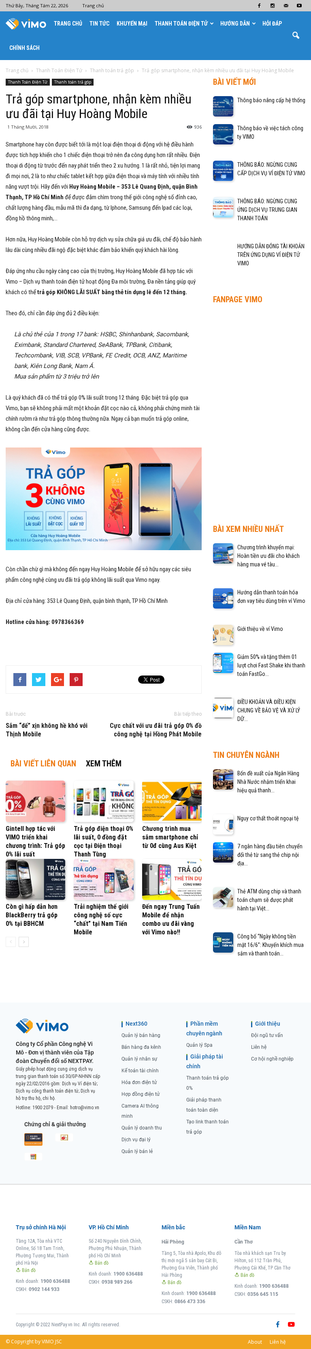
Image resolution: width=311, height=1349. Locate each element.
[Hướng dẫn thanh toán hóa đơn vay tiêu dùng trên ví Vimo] (223, 598)
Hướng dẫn (235, 23)
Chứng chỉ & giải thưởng (55, 1124)
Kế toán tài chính (140, 1071)
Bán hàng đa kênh (141, 1047)
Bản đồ (28, 1270)
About (255, 1341)
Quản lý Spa (199, 1045)
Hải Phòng (173, 1242)
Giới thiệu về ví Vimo (260, 629)
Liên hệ (258, 1047)
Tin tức (99, 23)
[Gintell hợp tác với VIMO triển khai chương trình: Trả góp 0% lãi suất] (35, 801)
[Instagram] (272, 6)
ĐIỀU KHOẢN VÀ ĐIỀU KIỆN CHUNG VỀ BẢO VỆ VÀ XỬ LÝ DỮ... (268, 710)
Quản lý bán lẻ (137, 1151)
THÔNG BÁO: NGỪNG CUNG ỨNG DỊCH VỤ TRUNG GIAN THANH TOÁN (267, 210)
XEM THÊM (103, 763)
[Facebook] (259, 6)
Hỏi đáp (272, 23)
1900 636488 (55, 1281)
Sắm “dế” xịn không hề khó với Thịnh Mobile (46, 730)
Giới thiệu (267, 1023)
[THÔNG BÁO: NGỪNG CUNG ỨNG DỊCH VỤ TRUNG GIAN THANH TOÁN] (223, 207)
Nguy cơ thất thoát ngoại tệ (268, 818)
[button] (295, 35)
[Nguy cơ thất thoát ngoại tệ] (223, 824)
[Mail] (286, 6)
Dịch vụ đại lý (136, 1139)
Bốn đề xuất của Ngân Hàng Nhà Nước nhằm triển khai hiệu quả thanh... (268, 782)
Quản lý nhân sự (139, 1059)
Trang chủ (93, 5)
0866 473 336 (190, 1301)
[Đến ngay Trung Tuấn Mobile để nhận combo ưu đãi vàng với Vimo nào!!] (172, 879)
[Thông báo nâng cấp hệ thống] (223, 106)
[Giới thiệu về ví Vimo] (223, 635)
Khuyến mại (132, 23)
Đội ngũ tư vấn (267, 1035)
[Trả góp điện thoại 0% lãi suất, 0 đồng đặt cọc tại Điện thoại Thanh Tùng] (103, 801)
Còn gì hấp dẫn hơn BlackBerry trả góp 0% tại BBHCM (32, 915)
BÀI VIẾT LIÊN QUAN (43, 763)
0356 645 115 (262, 1294)
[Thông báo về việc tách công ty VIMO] (223, 134)
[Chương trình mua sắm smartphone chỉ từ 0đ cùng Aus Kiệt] (172, 801)
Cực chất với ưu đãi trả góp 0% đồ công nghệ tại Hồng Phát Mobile (156, 730)
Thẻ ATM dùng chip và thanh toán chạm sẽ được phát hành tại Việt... (269, 900)
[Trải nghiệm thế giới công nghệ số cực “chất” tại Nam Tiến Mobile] (103, 879)
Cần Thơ (243, 1242)
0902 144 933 (44, 1289)
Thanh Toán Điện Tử (181, 23)
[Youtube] (299, 6)
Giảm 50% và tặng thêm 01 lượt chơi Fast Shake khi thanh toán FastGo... (271, 665)
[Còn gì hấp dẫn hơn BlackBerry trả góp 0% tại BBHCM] (35, 879)
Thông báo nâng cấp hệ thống (271, 100)
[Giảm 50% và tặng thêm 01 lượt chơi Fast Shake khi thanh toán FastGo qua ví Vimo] (223, 663)
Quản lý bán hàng (140, 1035)
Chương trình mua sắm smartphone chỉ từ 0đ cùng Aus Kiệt (170, 837)
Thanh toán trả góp (72, 82)
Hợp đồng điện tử (140, 1094)
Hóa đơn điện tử (139, 1082)
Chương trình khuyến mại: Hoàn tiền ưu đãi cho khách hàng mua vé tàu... (268, 556)
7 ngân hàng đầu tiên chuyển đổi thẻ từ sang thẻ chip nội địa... (269, 855)
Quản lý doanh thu (141, 1128)
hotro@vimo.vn (84, 1107)
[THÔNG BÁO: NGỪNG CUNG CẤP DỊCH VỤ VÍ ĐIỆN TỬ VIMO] (223, 171)
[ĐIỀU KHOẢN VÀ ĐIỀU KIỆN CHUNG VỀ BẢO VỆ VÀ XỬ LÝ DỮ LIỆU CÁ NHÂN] (223, 708)
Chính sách (24, 48)
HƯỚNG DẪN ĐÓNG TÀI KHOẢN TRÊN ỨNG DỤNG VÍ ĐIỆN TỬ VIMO (271, 255)
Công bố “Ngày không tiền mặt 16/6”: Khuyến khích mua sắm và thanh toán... (270, 945)
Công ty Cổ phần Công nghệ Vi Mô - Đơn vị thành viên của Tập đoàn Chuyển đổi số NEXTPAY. (55, 1052)
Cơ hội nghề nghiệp (272, 1059)
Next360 (136, 1023)
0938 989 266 (117, 1282)
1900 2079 (42, 1107)
